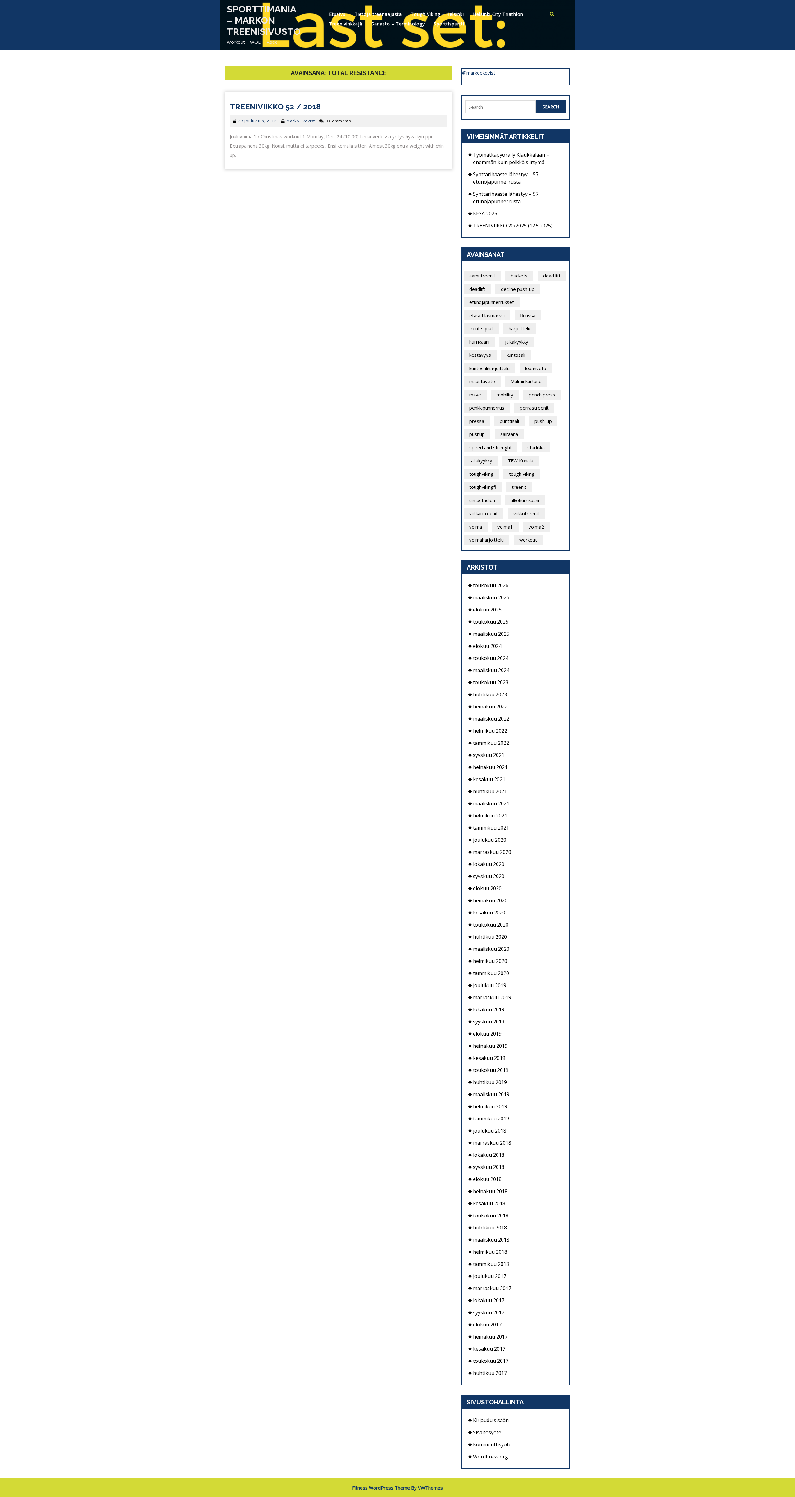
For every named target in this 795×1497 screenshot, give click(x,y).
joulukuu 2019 (489, 985)
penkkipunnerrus (486, 408)
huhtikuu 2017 (490, 1373)
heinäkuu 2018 (490, 1191)
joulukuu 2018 (489, 1130)
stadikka (536, 447)
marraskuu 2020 (492, 852)
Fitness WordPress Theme (381, 1488)
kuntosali (516, 355)
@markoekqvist (478, 73)
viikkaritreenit (483, 513)
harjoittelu (519, 328)
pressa (476, 421)
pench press (542, 394)
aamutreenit (482, 275)
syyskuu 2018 (488, 1167)
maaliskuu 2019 (491, 1094)
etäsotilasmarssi (487, 315)
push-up (543, 421)
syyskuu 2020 (488, 876)
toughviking (481, 474)
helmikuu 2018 (490, 1251)
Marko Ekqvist (301, 121)
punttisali (509, 421)
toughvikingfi (482, 487)
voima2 (536, 527)
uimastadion (482, 500)
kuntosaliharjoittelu (489, 368)
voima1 (505, 527)
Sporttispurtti (449, 24)
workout (528, 540)
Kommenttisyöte (492, 1444)
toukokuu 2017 (490, 1360)
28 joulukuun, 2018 (257, 121)
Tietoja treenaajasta (378, 14)
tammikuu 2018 (491, 1264)
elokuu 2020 (487, 888)
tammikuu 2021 (491, 827)
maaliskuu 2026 (491, 597)
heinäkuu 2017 (490, 1336)
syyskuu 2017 (488, 1312)
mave (475, 394)
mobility (505, 394)
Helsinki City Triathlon (498, 14)
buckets (519, 275)
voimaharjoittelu (486, 540)
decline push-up (517, 289)
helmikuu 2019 (490, 1106)
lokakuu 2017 (488, 1300)
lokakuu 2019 (488, 1009)
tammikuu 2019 (491, 1118)
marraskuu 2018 (492, 1142)
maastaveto (482, 381)
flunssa (527, 315)
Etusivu (337, 14)
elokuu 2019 (487, 1033)
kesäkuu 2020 (489, 912)
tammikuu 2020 (491, 973)
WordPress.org (490, 1456)
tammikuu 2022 (491, 742)
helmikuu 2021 (490, 815)
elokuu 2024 (487, 646)
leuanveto (535, 368)
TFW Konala (520, 460)
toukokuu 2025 (490, 621)
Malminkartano (526, 381)
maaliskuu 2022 (491, 718)
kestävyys (480, 355)
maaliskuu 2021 (491, 803)
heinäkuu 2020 (490, 900)
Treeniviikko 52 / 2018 (275, 106)
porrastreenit (534, 408)
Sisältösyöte (487, 1432)
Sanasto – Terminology (398, 24)
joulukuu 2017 (489, 1276)
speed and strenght (490, 447)
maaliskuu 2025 (491, 633)
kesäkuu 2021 (489, 779)
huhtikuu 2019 (490, 1082)
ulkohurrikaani (525, 500)
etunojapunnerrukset (491, 302)
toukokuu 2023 (490, 682)
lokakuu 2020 (488, 864)
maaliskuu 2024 (491, 670)
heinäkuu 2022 (490, 706)
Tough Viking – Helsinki (437, 14)
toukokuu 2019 (490, 1070)
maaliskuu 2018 (491, 1239)
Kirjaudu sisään (491, 1420)
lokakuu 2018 (488, 1154)
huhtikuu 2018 (490, 1227)
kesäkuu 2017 (489, 1348)
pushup (477, 434)
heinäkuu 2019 (490, 1045)
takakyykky (480, 460)
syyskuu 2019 (488, 1021)
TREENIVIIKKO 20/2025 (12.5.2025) (512, 225)
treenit (519, 487)
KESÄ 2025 (485, 213)
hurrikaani (479, 342)
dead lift (552, 275)
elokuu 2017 (487, 1324)
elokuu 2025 (487, 609)
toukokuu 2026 (490, 585)
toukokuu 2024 (490, 658)
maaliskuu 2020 (491, 948)
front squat (481, 328)
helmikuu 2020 (490, 961)
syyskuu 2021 (488, 755)
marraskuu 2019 (492, 997)
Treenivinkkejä (345, 24)
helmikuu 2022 (490, 730)
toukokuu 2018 (490, 1215)
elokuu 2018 (487, 1179)
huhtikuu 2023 (490, 694)
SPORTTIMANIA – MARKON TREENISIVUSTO (264, 20)
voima (475, 527)
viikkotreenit (526, 513)
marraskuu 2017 (492, 1288)
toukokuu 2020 (490, 924)
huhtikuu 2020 (490, 936)
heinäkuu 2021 (490, 767)
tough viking (521, 474)
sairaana (509, 434)
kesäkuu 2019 (489, 1058)
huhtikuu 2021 (490, 791)
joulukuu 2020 (489, 839)
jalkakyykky (516, 342)
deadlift (477, 289)
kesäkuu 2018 (489, 1203)
